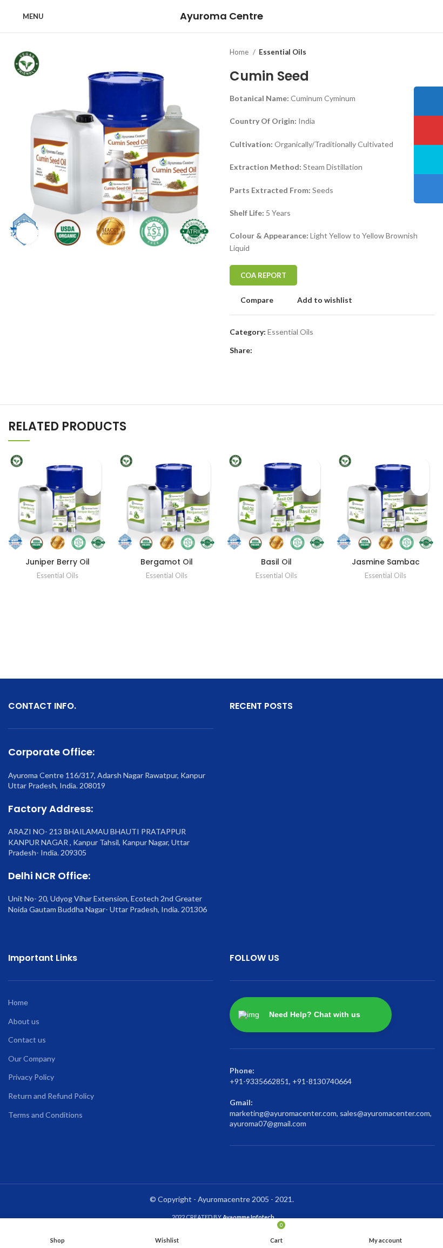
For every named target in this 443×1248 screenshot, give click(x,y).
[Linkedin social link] (298, 351)
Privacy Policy (31, 1076)
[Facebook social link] (261, 351)
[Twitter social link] (273, 351)
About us (23, 1021)
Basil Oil (276, 561)
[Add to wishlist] (92, 467)
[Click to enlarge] (27, 233)
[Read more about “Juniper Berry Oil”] (92, 486)
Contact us (27, 1039)
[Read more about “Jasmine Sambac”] (420, 486)
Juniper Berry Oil (57, 561)
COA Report (263, 275)
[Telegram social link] (311, 351)
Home (240, 52)
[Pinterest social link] (286, 351)
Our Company (31, 1058)
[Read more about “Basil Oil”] (310, 486)
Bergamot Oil (166, 561)
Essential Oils (282, 52)
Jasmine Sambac (386, 561)
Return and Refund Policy (51, 1095)
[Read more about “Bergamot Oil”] (201, 486)
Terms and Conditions (45, 1114)
